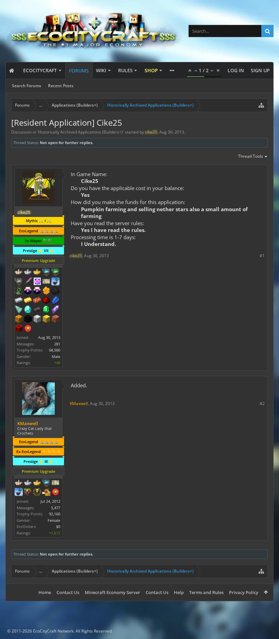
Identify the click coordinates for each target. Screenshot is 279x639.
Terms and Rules (206, 592)
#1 (262, 255)
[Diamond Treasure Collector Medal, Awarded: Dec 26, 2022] (46, 483)
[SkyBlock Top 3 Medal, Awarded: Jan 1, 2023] (28, 492)
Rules (125, 70)
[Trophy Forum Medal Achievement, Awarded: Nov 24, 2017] (55, 492)
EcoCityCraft (40, 70)
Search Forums (26, 86)
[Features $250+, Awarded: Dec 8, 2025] (55, 301)
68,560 (54, 350)
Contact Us (67, 592)
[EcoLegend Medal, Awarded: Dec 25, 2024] (37, 272)
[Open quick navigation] (261, 105)
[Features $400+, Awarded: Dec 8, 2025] (28, 310)
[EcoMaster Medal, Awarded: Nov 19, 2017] (28, 483)
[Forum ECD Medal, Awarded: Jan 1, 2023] (55, 483)
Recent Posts (60, 86)
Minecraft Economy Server (112, 592)
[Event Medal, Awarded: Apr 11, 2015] (37, 492)
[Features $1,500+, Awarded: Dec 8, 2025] (37, 319)
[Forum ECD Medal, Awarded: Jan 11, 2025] (46, 282)
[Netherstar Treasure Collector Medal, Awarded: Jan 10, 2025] (19, 282)
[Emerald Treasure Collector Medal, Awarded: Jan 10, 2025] (55, 272)
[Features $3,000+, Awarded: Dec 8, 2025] (19, 329)
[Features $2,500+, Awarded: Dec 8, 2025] (55, 319)
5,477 (55, 507)
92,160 (54, 513)
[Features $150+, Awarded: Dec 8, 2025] (37, 301)
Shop (151, 70)
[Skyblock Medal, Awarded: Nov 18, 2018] (19, 492)
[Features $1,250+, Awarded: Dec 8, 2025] (28, 319)
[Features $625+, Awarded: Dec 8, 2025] (46, 310)
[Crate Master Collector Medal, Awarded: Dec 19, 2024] (28, 282)
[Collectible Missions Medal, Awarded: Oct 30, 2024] (37, 282)
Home (44, 592)
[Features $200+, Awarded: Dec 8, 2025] (46, 301)
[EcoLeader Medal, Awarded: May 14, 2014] (19, 483)
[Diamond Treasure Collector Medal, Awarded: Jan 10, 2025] (46, 272)
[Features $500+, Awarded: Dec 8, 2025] (37, 310)
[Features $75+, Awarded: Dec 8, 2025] (19, 301)
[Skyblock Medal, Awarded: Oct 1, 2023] (55, 282)
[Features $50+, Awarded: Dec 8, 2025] (55, 291)
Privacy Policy (243, 592)
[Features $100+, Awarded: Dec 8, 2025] (28, 301)
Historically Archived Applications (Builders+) (80, 132)
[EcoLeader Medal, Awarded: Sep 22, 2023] (19, 272)
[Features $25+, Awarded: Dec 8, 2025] (46, 291)
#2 (262, 403)
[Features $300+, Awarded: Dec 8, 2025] (19, 310)
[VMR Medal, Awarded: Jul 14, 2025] (19, 291)
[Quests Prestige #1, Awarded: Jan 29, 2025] (28, 291)
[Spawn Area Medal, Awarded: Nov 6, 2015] (46, 492)
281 (57, 343)
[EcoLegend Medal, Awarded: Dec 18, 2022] (37, 483)
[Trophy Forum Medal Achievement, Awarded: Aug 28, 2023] (28, 329)
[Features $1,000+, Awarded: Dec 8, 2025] (19, 319)
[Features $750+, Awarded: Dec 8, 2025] (55, 310)
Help (179, 592)
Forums (79, 70)
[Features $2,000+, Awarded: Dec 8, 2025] (46, 319)
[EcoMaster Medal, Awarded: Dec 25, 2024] (28, 272)
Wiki (101, 70)
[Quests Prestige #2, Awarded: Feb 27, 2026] (37, 291)
